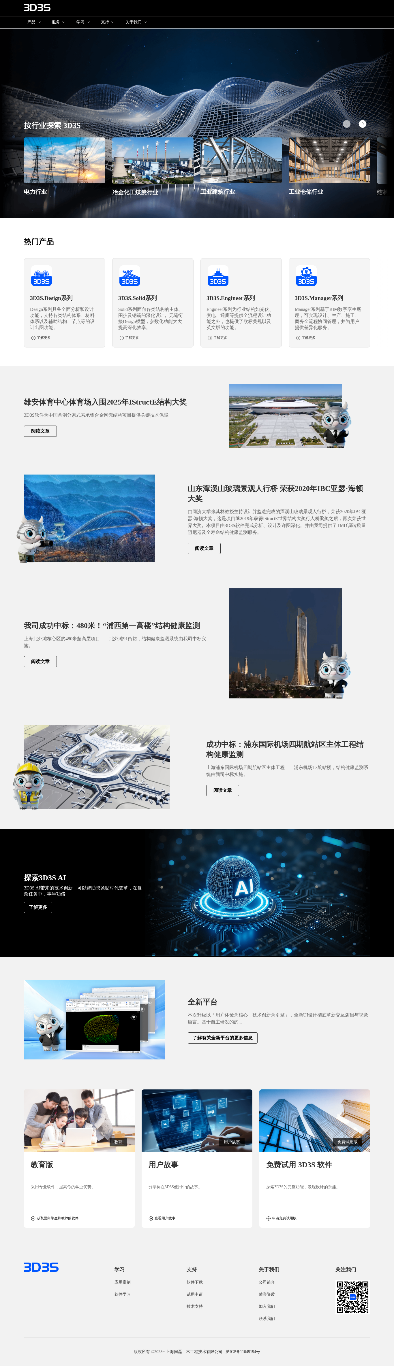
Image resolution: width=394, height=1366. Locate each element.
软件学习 (123, 1294)
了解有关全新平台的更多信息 (223, 1037)
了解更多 (38, 907)
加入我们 (267, 1306)
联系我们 (267, 1318)
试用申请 (195, 1294)
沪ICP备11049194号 (243, 1352)
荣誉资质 (267, 1294)
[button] (362, 124)
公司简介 (267, 1282)
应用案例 (123, 1282)
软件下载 (195, 1282)
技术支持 (195, 1306)
